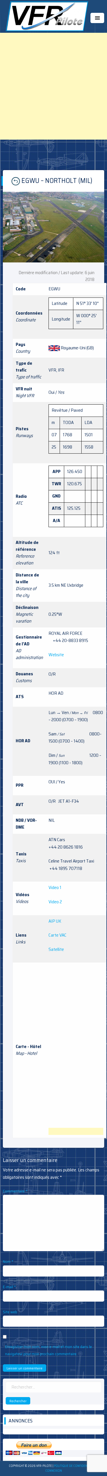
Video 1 (55, 887)
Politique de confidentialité (75, 1465)
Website (56, 654)
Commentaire (15, 1191)
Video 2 (55, 901)
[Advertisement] (53, 86)
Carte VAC (57, 935)
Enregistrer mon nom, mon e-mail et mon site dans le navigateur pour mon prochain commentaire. (48, 1350)
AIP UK (55, 921)
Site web (10, 1312)
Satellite (56, 949)
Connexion (53, 1470)
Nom (8, 1261)
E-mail (9, 1287)
